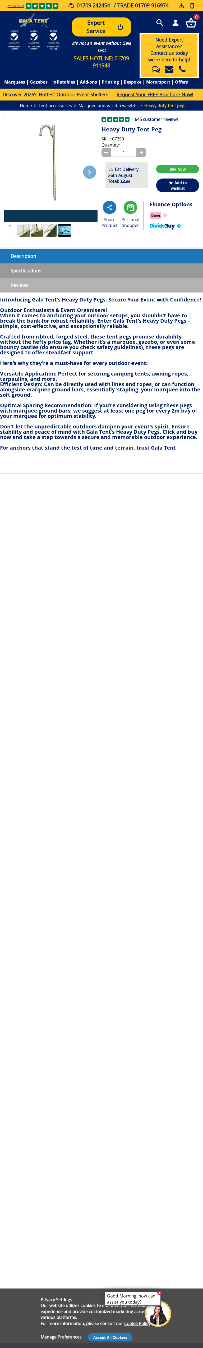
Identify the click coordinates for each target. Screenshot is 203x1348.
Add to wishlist (179, 185)
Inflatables (63, 82)
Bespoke (132, 82)
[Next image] (89, 172)
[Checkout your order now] (191, 22)
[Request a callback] (192, 6)
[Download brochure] (181, 6)
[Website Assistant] (159, 1293)
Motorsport (158, 82)
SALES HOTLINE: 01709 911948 (101, 62)
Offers (181, 82)
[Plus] (141, 152)
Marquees (14, 82)
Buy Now (177, 169)
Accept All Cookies (110, 1337)
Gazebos (39, 82)
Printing (110, 82)
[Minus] (106, 152)
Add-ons (88, 82)
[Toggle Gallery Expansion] (96, 113)
